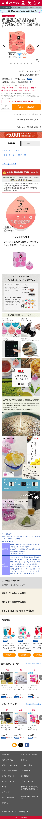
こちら (27, 812)
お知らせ (24, 760)
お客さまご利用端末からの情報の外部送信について (29, 789)
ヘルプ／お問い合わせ (29, 754)
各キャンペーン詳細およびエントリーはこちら (19, 90)
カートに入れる (26, 107)
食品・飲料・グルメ (19, 7)
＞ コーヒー (6, 159)
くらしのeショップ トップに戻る (26, 114)
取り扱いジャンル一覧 (9, 770)
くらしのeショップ (18, 585)
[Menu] (3, 3)
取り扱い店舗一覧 (8, 776)
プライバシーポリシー (29, 781)
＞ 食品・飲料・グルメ (10, 150)
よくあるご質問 (26, 765)
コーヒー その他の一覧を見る (27, 119)
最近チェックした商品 (9, 765)
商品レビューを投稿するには (27, 127)
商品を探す (6, 754)
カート (4, 787)
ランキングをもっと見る (33, 663)
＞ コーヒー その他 (9, 164)
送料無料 (5, 585)
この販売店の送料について (29, 75)
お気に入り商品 (7, 760)
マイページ (6, 792)
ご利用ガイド (6, 803)
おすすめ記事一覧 (8, 781)
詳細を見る (9, 655)
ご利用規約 (25, 776)
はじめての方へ (26, 770)
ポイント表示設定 (8, 797)
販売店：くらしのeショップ (29, 71)
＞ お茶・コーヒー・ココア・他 (14, 155)
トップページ (5, 7)
